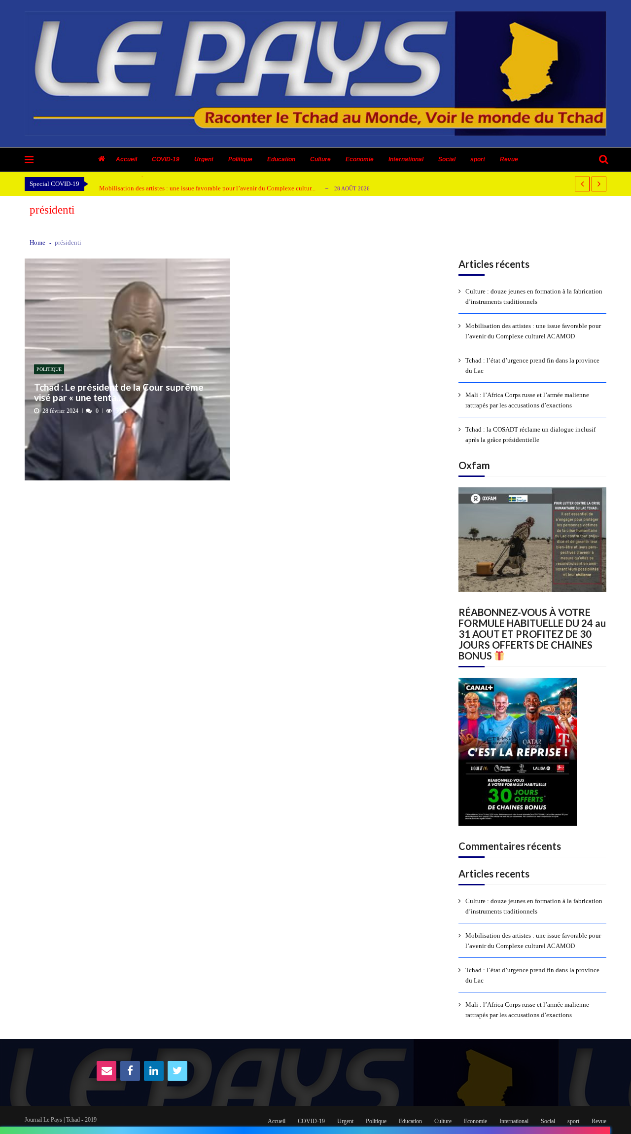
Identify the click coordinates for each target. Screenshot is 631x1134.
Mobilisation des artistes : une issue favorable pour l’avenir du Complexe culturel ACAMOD (533, 331)
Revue (509, 159)
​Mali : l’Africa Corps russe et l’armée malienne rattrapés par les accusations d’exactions (527, 400)
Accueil (126, 159)
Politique (240, 159)
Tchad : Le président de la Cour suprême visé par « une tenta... (119, 392)
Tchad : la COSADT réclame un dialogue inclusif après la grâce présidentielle (530, 434)
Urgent (203, 159)
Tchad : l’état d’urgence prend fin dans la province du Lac (532, 365)
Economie (360, 159)
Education (281, 159)
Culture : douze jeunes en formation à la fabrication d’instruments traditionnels (533, 296)
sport (477, 159)
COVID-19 (165, 159)
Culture (320, 159)
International (405, 159)
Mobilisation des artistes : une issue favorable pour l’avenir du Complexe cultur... (207, 188)
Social (447, 159)
